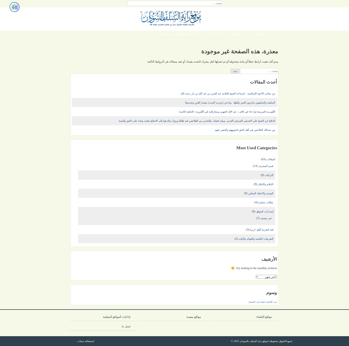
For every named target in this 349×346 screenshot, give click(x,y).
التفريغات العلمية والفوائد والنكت (255, 238)
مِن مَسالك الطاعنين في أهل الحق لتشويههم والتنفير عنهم (245, 130)
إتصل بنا (127, 326)
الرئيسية (272, 34)
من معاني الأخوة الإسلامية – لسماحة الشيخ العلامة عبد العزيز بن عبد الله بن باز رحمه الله (227, 93)
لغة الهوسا (233, 34)
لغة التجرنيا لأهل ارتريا (213, 34)
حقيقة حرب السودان (257, 302)
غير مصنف (266, 218)
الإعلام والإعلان (265, 184)
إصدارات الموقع (264, 211)
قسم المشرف (265, 166)
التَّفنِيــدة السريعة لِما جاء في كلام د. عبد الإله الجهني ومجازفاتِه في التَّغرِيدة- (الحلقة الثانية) (227, 111)
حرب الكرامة (271, 302)
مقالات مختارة (265, 202)
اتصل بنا (247, 34)
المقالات (259, 34)
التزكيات (269, 175)
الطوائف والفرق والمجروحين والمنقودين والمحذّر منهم (169, 34)
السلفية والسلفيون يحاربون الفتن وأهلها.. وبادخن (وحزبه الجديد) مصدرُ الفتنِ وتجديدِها (230, 102)
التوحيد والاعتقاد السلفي (260, 193)
